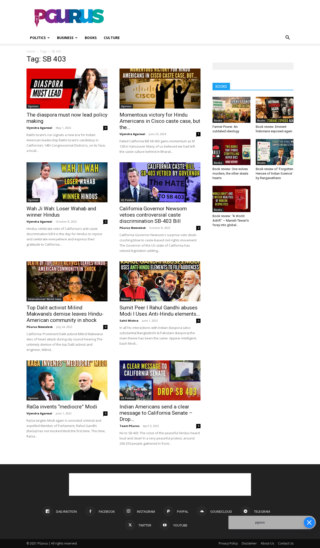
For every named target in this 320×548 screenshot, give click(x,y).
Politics (38, 37)
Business (65, 37)
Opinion (33, 106)
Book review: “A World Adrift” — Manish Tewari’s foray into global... (230, 220)
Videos (125, 299)
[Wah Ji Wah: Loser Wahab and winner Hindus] (67, 182)
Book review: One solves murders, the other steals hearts (230, 173)
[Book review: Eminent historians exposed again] (275, 110)
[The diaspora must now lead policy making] (67, 89)
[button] (288, 38)
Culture (112, 37)
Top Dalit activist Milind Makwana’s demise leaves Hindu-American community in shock (65, 314)
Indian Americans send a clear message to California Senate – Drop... (156, 413)
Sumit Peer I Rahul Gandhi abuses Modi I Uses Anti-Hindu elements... (160, 311)
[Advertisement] (203, 18)
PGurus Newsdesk (133, 228)
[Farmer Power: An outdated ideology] (231, 110)
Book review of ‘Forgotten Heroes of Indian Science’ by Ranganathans (274, 173)
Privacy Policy (228, 543)
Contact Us (286, 543)
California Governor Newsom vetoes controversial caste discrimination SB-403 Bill (153, 215)
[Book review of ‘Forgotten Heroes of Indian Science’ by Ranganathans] (275, 152)
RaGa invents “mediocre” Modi (61, 407)
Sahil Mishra (129, 320)
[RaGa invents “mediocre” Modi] (67, 380)
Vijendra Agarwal (39, 128)
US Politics (127, 200)
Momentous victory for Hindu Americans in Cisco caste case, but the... (160, 121)
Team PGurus (130, 426)
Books (91, 37)
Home (30, 51)
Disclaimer (249, 543)
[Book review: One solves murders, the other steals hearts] (231, 152)
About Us (267, 543)
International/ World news (45, 299)
